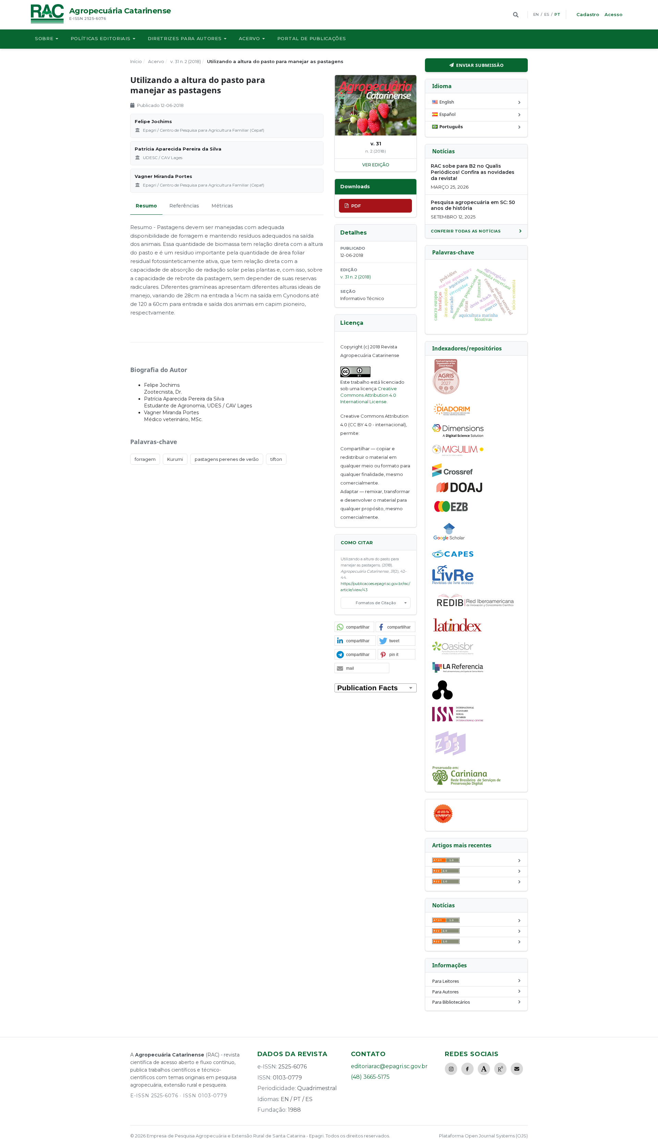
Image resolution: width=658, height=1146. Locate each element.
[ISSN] (458, 720)
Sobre (44, 38)
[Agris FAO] (446, 393)
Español (447, 114)
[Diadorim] (451, 415)
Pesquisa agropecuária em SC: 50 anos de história (473, 205)
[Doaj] (460, 492)
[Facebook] (467, 1069)
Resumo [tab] (146, 206)
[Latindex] (458, 633)
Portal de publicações (311, 38)
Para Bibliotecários (451, 1002)
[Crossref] (452, 475)
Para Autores (445, 992)
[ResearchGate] (500, 1069)
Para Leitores (445, 981)
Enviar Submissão (479, 65)
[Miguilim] (458, 454)
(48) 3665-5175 (370, 1077)
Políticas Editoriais (101, 38)
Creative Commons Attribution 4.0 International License (368, 395)
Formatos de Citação (376, 602)
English (446, 102)
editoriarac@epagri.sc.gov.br (389, 1066)
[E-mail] (517, 1069)
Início (136, 61)
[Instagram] (451, 1069)
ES (546, 14)
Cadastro (587, 14)
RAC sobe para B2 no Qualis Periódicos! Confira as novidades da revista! (472, 172)
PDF (356, 205)
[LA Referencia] (458, 671)
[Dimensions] (458, 436)
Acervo (249, 38)
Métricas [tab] (222, 206)
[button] (354, 627)
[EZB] (451, 511)
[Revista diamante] (443, 823)
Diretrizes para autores (185, 38)
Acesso (613, 14)
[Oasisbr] (452, 652)
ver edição (375, 164)
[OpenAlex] (442, 698)
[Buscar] (516, 15)
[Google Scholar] (449, 541)
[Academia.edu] (484, 1069)
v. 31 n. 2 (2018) (185, 61)
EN (536, 14)
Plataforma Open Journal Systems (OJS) (483, 1135)
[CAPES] (452, 556)
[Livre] (452, 584)
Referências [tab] (184, 206)
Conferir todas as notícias (466, 231)
